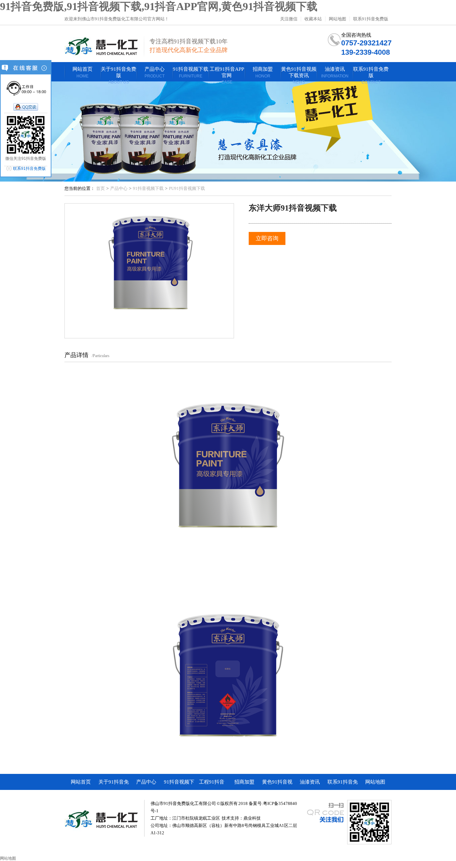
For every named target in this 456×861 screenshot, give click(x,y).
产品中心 (119, 188)
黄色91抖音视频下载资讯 (277, 784)
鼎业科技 (252, 818)
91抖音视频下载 (148, 188)
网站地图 (337, 19)
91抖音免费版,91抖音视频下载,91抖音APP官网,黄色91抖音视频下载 (158, 6)
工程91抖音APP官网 (211, 784)
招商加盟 (244, 782)
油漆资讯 (310, 782)
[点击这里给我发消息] (25, 107)
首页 (100, 188)
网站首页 (81, 782)
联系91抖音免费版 (370, 19)
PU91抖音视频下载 (187, 188)
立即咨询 (267, 238)
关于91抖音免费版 (113, 784)
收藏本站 (313, 19)
